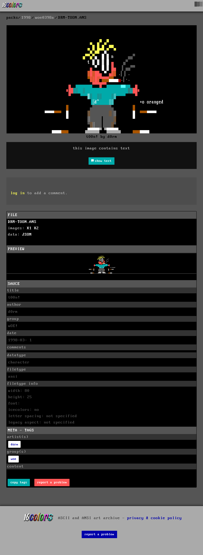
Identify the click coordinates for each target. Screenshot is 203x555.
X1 (29, 228)
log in (18, 193)
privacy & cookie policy (154, 518)
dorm (14, 444)
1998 (26, 18)
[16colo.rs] (12, 6)
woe (13, 459)
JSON (27, 234)
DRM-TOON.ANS (22, 222)
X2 (36, 228)
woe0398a (44, 18)
